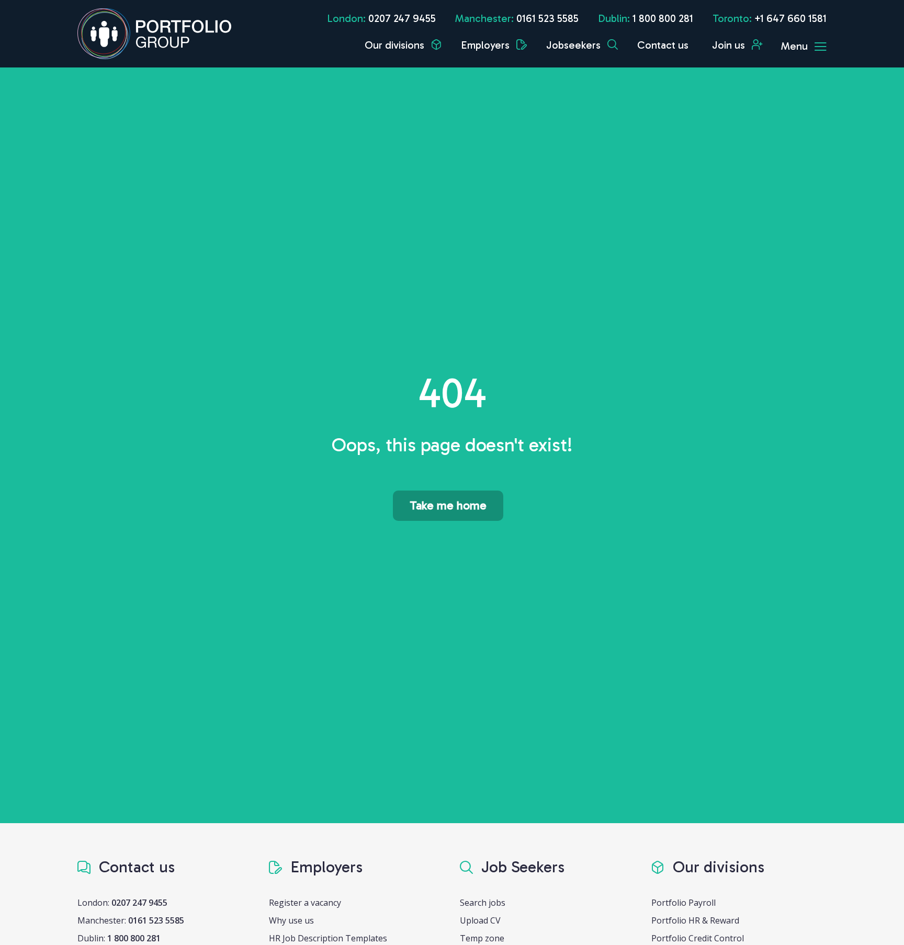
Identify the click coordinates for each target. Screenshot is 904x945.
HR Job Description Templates (328, 938)
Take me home (448, 505)
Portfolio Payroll (683, 902)
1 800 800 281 (662, 18)
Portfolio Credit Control (697, 938)
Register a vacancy (305, 902)
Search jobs (482, 902)
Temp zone (482, 938)
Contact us (662, 45)
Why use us (291, 920)
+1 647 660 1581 (790, 18)
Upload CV (480, 920)
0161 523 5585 (547, 18)
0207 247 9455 (402, 18)
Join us (730, 45)
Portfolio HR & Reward (695, 920)
